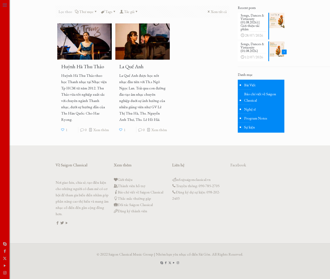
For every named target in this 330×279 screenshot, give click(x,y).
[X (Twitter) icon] (5, 258)
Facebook (238, 165)
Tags (108, 11)
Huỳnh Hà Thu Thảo (82, 66)
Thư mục (86, 11)
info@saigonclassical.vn (193, 179)
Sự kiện (249, 127)
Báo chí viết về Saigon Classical (260, 97)
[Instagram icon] (5, 272)
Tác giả (129, 11)
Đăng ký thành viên (132, 210)
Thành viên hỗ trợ (131, 185)
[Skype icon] (5, 243)
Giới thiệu (125, 179)
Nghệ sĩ (250, 109)
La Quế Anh (131, 66)
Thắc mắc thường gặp (134, 198)
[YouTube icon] (5, 265)
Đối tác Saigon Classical (135, 204)
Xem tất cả (219, 11)
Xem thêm (101, 129)
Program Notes (255, 118)
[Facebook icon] (5, 251)
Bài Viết (250, 85)
